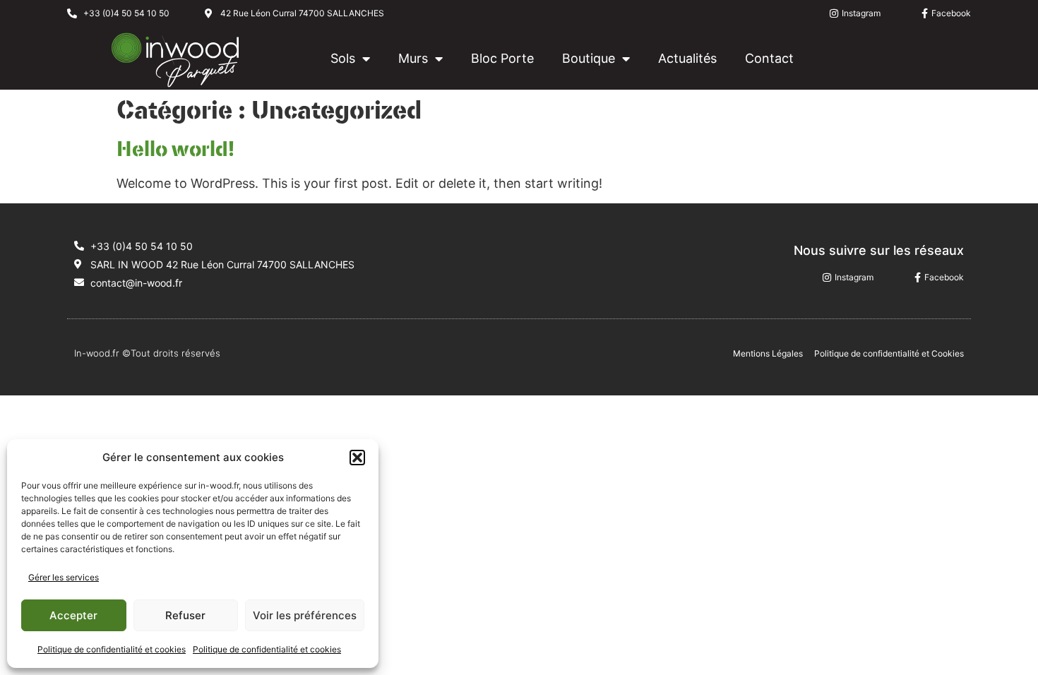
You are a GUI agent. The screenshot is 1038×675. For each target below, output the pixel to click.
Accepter (73, 615)
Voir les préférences (305, 615)
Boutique (588, 58)
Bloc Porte (502, 58)
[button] (357, 457)
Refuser (185, 615)
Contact (769, 58)
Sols (342, 58)
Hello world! (175, 149)
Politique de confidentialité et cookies (111, 649)
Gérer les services (63, 577)
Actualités (687, 58)
